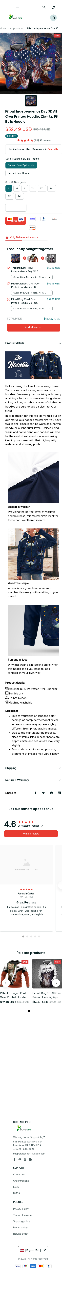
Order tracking (21, 1180)
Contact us (19, 1174)
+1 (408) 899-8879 (24, 1149)
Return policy (20, 1227)
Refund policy (20, 1233)
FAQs (16, 1187)
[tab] (23, 936)
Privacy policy (21, 1208)
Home (3, 28)
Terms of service (22, 1215)
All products (16, 28)
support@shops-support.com (29, 1153)
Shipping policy (21, 1221)
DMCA (16, 1193)
